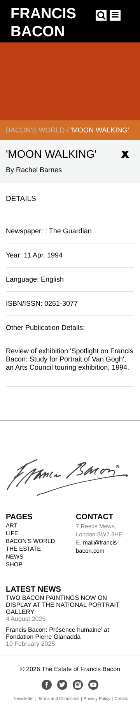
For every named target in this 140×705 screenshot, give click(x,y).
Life (12, 533)
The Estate (23, 549)
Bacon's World (35, 130)
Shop (14, 564)
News (14, 556)
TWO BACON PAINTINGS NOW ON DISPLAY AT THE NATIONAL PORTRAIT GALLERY (62, 605)
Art (12, 525)
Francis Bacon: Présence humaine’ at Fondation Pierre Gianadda (57, 633)
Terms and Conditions (58, 698)
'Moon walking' (99, 130)
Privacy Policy (97, 698)
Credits (121, 698)
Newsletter (24, 698)
